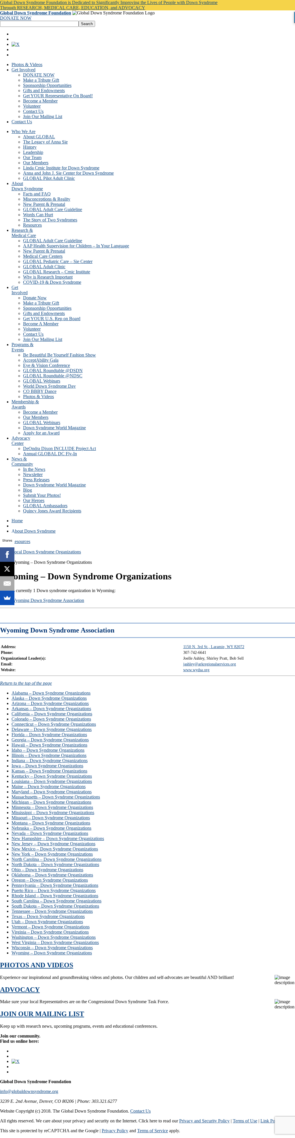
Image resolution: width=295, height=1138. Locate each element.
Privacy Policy (115, 1130)
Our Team (32, 157)
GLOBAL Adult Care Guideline (52, 209)
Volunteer (32, 106)
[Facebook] (7, 554)
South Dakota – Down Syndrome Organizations (55, 906)
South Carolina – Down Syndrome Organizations (56, 900)
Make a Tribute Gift (41, 80)
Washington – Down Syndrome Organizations (54, 937)
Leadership (33, 152)
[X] (7, 569)
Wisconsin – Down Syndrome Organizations (52, 947)
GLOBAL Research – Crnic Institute (56, 271)
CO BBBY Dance (39, 391)
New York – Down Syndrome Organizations (52, 854)
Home (17, 520)
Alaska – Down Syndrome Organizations (49, 698)
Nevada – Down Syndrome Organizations (50, 833)
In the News (34, 469)
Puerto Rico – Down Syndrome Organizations (54, 890)
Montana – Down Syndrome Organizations (51, 822)
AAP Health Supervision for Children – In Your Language (76, 245)
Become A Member (40, 323)
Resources (32, 225)
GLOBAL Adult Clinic (44, 266)
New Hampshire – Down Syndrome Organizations (58, 838)
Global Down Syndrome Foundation (35, 12)
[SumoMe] (7, 598)
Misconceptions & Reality (46, 199)
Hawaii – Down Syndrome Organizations (49, 745)
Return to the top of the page (26, 683)
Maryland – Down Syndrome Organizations (52, 791)
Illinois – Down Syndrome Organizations (49, 755)
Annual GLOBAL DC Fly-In (50, 453)
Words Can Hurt (38, 214)
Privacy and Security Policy (204, 1120)
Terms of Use (245, 1120)
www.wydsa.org (196, 670)
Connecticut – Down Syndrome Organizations (54, 724)
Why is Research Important (48, 277)
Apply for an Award (41, 432)
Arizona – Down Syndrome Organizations (50, 703)
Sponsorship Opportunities (47, 85)
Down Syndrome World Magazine (54, 427)
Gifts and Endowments (44, 90)
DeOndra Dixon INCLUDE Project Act (59, 448)
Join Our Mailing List (42, 116)
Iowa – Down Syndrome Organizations (47, 765)
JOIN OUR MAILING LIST (42, 1014)
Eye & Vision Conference (46, 365)
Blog (27, 490)
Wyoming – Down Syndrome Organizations (52, 952)
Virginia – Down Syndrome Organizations (50, 932)
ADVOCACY (20, 989)
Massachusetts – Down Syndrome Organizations (56, 796)
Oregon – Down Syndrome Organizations (50, 880)
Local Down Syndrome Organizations (46, 551)
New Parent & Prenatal (44, 204)
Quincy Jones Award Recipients (52, 510)
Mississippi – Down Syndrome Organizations (53, 812)
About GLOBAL (39, 136)
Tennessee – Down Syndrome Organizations (52, 911)
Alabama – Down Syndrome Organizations (51, 693)
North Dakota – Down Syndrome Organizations (55, 864)
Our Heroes (33, 500)
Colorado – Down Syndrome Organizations (51, 719)
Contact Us (33, 111)
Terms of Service (152, 1130)
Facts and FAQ (37, 193)
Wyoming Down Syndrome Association (48, 600)
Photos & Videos (27, 64)
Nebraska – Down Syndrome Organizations (51, 828)
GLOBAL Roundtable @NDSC (52, 375)
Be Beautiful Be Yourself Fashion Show (59, 354)
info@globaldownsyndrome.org (29, 1091)
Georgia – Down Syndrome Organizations (50, 739)
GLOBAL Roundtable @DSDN (53, 370)
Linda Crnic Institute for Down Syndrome (61, 167)
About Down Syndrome (34, 531)
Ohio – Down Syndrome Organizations (47, 869)
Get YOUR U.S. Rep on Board (51, 318)
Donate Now (35, 297)
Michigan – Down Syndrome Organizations (51, 802)
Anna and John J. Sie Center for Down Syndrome (68, 173)
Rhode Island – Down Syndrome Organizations (55, 895)
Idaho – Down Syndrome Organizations (48, 750)
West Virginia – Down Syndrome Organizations (55, 942)
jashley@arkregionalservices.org (209, 664)
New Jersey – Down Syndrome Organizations (53, 843)
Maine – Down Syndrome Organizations (49, 786)
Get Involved (23, 69)
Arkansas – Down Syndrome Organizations (51, 708)
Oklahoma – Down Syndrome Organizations (52, 874)
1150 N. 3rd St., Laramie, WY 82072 (213, 647)
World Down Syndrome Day (49, 386)
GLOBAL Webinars (41, 380)
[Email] (7, 583)
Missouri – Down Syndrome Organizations (51, 817)
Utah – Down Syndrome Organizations (47, 921)
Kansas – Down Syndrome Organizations (49, 770)
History (30, 147)
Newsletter (33, 474)
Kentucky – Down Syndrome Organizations (52, 776)
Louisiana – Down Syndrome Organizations (52, 781)
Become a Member (40, 100)
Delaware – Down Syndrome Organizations (52, 729)
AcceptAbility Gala (40, 360)
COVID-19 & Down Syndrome (52, 282)
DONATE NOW (15, 18)
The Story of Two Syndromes (50, 219)
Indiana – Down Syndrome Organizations (50, 760)
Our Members (35, 162)
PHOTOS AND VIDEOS (36, 965)
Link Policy (270, 1120)
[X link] (16, 44)
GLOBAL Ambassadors (45, 505)
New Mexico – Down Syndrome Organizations (55, 848)
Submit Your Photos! (42, 495)
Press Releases (36, 479)
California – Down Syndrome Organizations (52, 713)
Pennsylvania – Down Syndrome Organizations (55, 885)
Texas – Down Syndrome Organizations (48, 916)
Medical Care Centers (43, 256)
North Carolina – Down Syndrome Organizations (56, 859)
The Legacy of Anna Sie (45, 141)
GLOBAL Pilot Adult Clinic (49, 178)
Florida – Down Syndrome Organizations (49, 734)
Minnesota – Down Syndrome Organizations (52, 807)
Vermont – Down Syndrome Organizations (51, 926)
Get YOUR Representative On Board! (58, 95)
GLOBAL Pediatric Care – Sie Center (57, 261)
